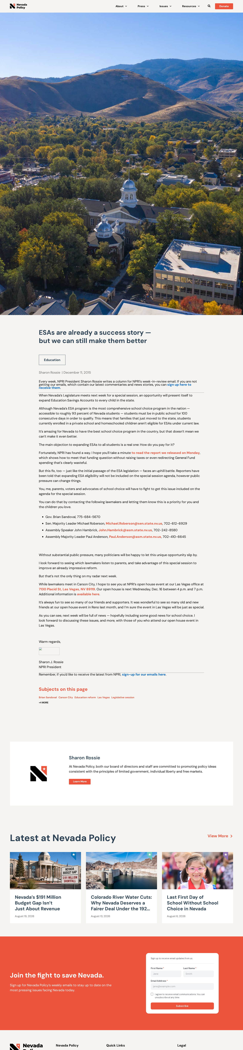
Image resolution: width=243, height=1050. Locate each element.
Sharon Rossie (49, 372)
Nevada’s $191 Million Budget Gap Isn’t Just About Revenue (38, 903)
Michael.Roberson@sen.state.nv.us (134, 523)
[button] (209, 6)
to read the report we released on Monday (166, 453)
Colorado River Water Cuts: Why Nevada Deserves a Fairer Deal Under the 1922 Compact (121, 906)
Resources (189, 6)
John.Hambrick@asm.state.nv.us (125, 530)
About (119, 6)
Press (141, 6)
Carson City (66, 697)
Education (52, 360)
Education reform (85, 697)
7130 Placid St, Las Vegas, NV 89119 (67, 589)
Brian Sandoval (48, 697)
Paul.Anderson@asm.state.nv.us (135, 537)
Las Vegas (104, 697)
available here (88, 594)
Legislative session (122, 697)
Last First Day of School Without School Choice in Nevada (192, 903)
